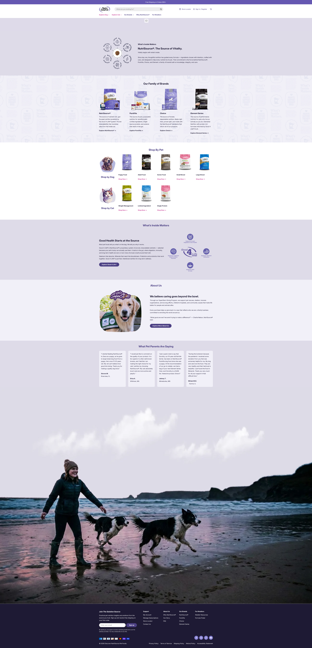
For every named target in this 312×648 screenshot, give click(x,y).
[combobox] (138, 9)
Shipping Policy (179, 643)
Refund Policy (190, 643)
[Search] (161, 9)
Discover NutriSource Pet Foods (115, 643)
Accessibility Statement (205, 643)
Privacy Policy (153, 643)
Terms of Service (166, 643)
